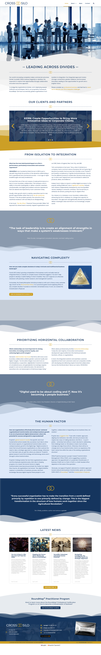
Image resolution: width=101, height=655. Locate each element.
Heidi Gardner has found (23, 357)
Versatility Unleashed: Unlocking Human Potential (60, 556)
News (80, 3)
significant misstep (78, 185)
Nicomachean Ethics (27, 284)
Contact (87, 3)
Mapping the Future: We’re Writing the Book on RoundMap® (39, 556)
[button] (94, 3)
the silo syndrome (38, 195)
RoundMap (64, 472)
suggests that (64, 436)
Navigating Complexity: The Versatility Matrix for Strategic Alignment (81, 556)
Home (66, 3)
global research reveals (22, 440)
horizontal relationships (81, 349)
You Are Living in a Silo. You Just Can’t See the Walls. (18, 556)
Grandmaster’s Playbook (82, 472)
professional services (70, 87)
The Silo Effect (21, 203)
